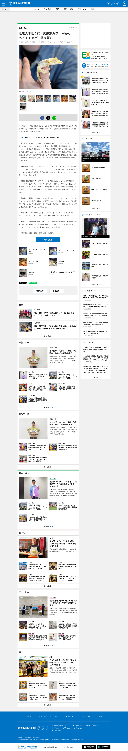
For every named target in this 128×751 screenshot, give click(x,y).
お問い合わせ (78, 728)
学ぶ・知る (82, 9)
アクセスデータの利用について (63, 728)
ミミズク (74, 42)
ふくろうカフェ (54, 42)
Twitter (113, 3)
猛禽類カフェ (44, 42)
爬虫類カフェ (35, 42)
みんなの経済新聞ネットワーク (27, 747)
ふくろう (68, 42)
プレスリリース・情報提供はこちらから (86, 725)
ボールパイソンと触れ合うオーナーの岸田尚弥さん (41, 137)
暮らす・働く (68, 9)
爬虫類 (61, 42)
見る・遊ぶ (47, 9)
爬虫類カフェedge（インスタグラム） (63, 273)
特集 (92, 9)
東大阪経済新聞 (19, 3)
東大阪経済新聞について (61, 725)
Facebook (108, 3)
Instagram (117, 3)
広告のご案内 (57, 730)
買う (57, 9)
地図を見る (48, 240)
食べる (36, 9)
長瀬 (21, 42)
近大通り (27, 42)
